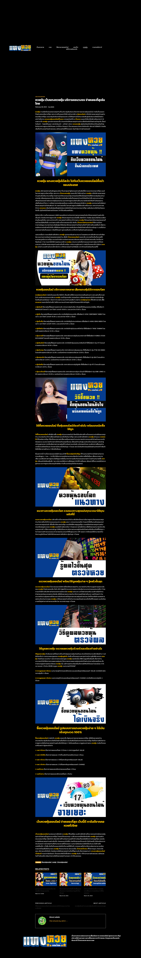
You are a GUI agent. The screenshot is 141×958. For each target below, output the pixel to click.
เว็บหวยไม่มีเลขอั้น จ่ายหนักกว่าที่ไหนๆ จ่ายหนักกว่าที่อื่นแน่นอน (94, 891)
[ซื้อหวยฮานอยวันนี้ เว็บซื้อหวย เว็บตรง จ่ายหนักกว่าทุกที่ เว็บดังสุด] (70, 886)
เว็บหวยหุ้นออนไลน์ (62, 862)
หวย (50, 47)
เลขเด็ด (75, 47)
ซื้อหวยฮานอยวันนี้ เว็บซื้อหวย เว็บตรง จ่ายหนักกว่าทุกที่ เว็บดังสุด (70, 891)
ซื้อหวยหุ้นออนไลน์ (46, 862)
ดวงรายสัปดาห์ (97, 47)
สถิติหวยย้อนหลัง (71, 49)
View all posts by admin (58, 921)
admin (52, 107)
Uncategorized (40, 96)
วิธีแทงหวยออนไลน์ (62, 47)
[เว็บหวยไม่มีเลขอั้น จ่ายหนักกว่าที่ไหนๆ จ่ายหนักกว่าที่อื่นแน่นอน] (95, 886)
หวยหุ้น (85, 47)
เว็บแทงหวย (40, 47)
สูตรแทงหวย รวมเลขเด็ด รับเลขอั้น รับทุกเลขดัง (45, 890)
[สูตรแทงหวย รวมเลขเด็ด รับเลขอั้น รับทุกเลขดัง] (46, 886)
